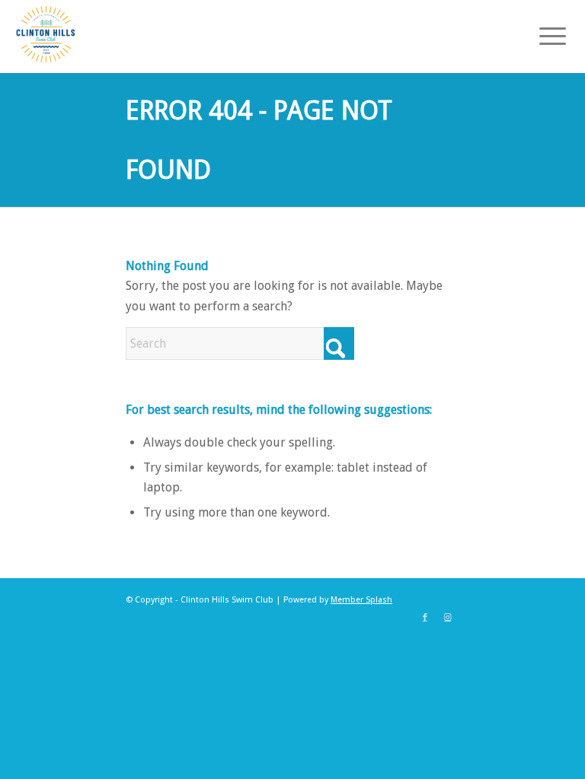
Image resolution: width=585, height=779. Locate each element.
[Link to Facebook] (425, 617)
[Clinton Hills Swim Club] (45, 34)
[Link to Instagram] (447, 617)
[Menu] (545, 34)
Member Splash (361, 600)
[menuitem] (545, 34)
